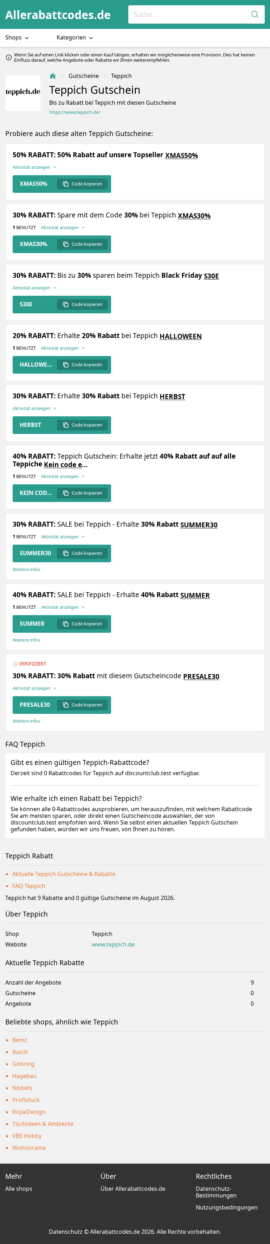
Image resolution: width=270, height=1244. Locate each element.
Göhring (23, 1064)
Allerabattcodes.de (58, 14)
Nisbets (22, 1088)
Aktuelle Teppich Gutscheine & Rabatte (63, 874)
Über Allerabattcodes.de (133, 1189)
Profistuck (26, 1100)
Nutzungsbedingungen (227, 1207)
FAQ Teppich (28, 886)
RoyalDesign (28, 1112)
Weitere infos (26, 569)
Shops (14, 37)
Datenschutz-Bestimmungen (216, 1192)
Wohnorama (29, 1148)
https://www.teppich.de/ (74, 112)
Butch (20, 1052)
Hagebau (24, 1076)
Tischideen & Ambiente (42, 1124)
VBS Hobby (26, 1136)
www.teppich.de (113, 944)
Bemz (19, 1040)
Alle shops (18, 1189)
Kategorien (72, 37)
